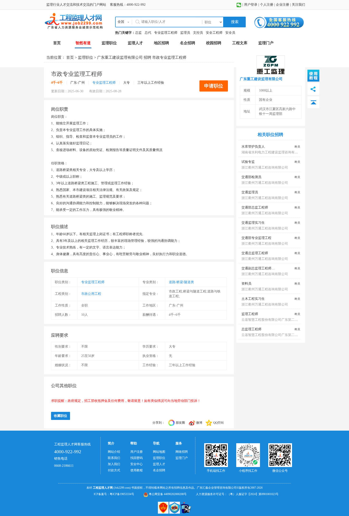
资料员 (246, 283)
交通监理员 (249, 192)
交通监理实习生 (253, 222)
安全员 (230, 32)
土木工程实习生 (253, 299)
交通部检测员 (251, 177)
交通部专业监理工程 (256, 238)
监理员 (185, 32)
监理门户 (181, 458)
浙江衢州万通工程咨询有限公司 (264, 167)
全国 (121, 22)
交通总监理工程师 (254, 253)
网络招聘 (181, 451)
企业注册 (282, 4)
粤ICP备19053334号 (122, 494)
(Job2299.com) (122, 487)
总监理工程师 (251, 329)
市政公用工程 (91, 294)
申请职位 (213, 85)
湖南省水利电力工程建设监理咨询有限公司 (273, 152)
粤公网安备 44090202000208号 (167, 494)
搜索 (234, 22)
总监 (138, 32)
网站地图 (159, 451)
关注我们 (298, 4)
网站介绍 (114, 451)
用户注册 (136, 451)
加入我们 (114, 464)
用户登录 (250, 4)
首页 (70, 57)
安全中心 (136, 464)
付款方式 (114, 470)
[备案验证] (175, 507)
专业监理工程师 (165, 32)
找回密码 (136, 458)
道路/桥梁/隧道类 (181, 282)
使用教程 (136, 470)
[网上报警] (186, 507)
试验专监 (248, 162)
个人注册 (266, 4)
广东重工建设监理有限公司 (120, 57)
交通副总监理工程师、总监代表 (264, 268)
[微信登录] (238, 4)
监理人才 (159, 464)
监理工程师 (249, 314)
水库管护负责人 (253, 146)
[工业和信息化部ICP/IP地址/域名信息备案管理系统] (163, 507)
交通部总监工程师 (254, 207)
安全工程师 (214, 32)
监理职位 (85, 57)
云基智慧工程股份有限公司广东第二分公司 (273, 319)
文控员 (198, 32)
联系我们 (114, 458)
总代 (148, 32)
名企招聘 (159, 470)
